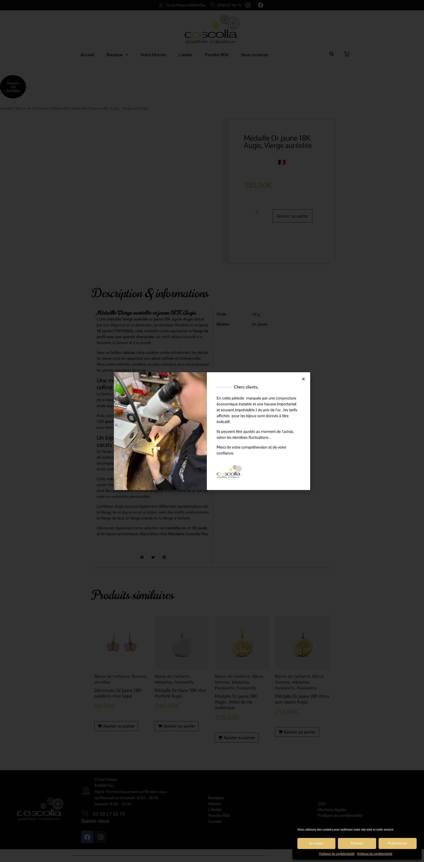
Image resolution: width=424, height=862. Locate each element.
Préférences (397, 843)
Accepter (316, 843)
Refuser (357, 843)
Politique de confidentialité (337, 854)
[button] (303, 379)
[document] (212, 431)
